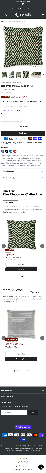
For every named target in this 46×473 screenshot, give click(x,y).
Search (3, 446)
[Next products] (42, 246)
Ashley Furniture (9, 89)
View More (9, 202)
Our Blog (39, 448)
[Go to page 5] (22, 370)
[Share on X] (6, 151)
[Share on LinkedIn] (10, 151)
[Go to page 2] (23, 276)
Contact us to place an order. (11, 110)
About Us (11, 446)
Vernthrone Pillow (11, 347)
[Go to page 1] (22, 276)
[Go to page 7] (25, 370)
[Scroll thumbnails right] (43, 75)
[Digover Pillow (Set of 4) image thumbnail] (4, 74)
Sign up (33, 412)
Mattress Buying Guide (35, 446)
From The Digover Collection (11, 83)
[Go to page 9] (29, 370)
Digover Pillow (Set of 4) (14, 257)
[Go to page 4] (20, 370)
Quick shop (21, 265)
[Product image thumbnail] (11, 74)
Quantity (4, 114)
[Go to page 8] (27, 370)
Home (3, 22)
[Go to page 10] (31, 370)
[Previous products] (4, 246)
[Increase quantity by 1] (19, 119)
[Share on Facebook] (2, 151)
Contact (18, 446)
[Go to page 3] (18, 370)
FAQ (24, 446)
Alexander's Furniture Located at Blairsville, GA (19, 448)
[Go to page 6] (23, 370)
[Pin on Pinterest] (14, 151)
